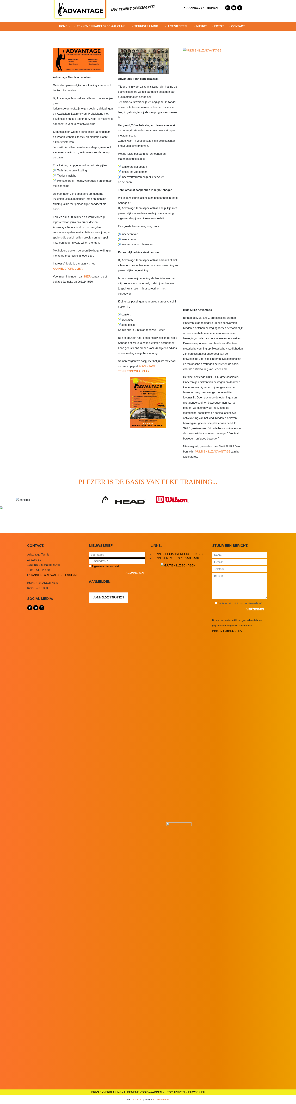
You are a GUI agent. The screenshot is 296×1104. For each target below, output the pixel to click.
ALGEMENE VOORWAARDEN (143, 1092)
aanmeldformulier (68, 268)
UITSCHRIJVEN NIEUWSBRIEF (184, 1092)
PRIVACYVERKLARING (106, 1092)
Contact (238, 26)
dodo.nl (137, 1099)
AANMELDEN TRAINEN (202, 7)
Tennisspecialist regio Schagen (178, 554)
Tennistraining (146, 26)
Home (63, 26)
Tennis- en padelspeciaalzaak (101, 26)
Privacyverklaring (227, 630)
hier (87, 276)
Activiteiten (177, 26)
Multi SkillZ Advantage (212, 451)
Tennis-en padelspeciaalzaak (176, 558)
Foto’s (219, 26)
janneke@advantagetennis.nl (54, 575)
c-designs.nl (161, 1099)
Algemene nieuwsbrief (105, 566)
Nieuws (201, 26)
